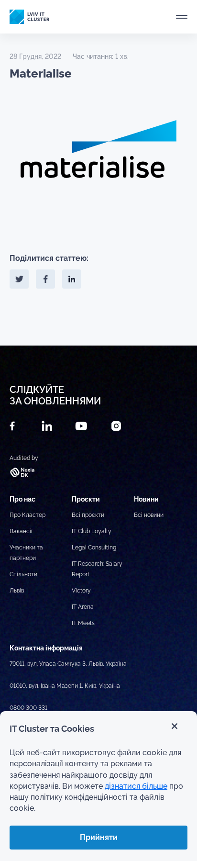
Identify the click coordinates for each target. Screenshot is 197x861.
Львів (17, 590)
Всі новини (149, 515)
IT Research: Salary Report (97, 569)
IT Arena (83, 607)
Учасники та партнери (26, 552)
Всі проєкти (88, 515)
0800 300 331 (28, 707)
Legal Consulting (94, 547)
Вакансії (21, 531)
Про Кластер (27, 515)
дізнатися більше (136, 786)
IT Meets (83, 623)
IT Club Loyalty (91, 531)
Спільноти (23, 574)
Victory (81, 590)
